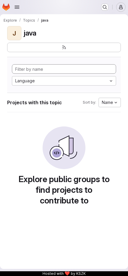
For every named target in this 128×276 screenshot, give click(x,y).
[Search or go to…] (104, 7)
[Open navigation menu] (17, 7)
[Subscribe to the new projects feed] (64, 47)
